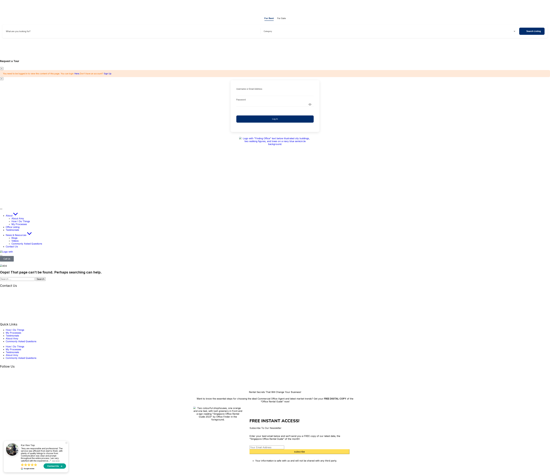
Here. (77, 73)
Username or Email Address (249, 89)
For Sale (281, 18)
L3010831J (6, 315)
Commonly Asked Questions (21, 341)
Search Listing (533, 31)
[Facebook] (3, 371)
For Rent (269, 18)
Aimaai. (87, 382)
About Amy (12, 338)
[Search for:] (17, 279)
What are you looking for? (18, 31)
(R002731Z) (16, 291)
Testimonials (12, 335)
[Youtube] (27, 371)
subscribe (299, 451)
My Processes (13, 332)
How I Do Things (15, 329)
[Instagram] (11, 371)
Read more (56, 461)
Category (267, 31)
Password (241, 99)
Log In (275, 119)
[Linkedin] (19, 371)
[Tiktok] (35, 371)
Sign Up (107, 73)
